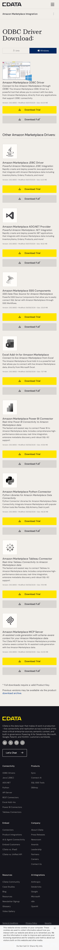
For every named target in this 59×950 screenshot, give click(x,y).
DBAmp (34, 787)
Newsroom (36, 839)
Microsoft (35, 896)
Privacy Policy (31, 923)
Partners (35, 854)
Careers (35, 859)
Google (34, 891)
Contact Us (36, 864)
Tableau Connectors (11, 812)
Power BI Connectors (12, 807)
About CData (37, 830)
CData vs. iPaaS (9, 849)
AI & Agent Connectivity (13, 839)
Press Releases (38, 834)
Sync (33, 773)
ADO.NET (6, 782)
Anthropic (35, 882)
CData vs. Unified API (12, 854)
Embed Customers (11, 844)
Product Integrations (12, 834)
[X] (10, 742)
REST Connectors (10, 797)
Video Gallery (8, 911)
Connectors (7, 830)
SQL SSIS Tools (37, 782)
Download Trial (32, 109)
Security (48, 923)
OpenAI (34, 906)
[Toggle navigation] (52, 4)
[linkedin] (4, 742)
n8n (33, 901)
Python (5, 787)
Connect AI (36, 777)
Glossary (6, 906)
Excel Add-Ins (9, 802)
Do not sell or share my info (29, 946)
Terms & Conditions (10, 923)
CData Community (11, 882)
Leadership (36, 849)
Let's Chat (11, 752)
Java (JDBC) (8, 777)
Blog (4, 891)
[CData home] (14, 4)
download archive (11, 693)
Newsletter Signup (11, 901)
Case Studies (8, 887)
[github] (16, 742)
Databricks (36, 887)
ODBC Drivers (8, 773)
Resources (7, 896)
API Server (7, 792)
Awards (34, 844)
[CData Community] (22, 742)
